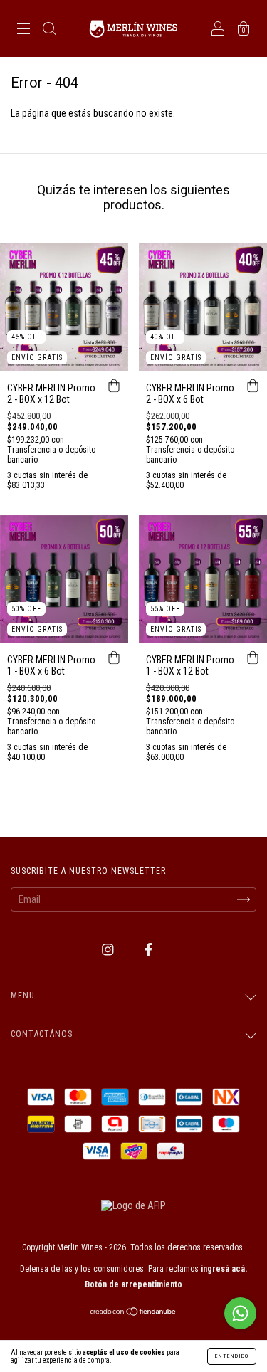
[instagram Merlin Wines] (109, 950)
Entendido (231, 1356)
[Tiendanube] (133, 1313)
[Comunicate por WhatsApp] (240, 1313)
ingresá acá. (224, 1269)
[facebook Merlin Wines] (148, 950)
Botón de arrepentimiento (133, 1284)
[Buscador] (49, 30)
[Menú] (23, 30)
